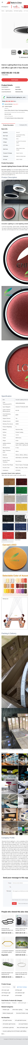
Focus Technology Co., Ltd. (18, 1039)
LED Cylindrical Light (20, 992)
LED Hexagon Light (5, 992)
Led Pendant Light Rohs (8, 1027)
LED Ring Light (18, 990)
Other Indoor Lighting (17, 1009)
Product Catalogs (22, 987)
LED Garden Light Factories (9, 1024)
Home (2, 10)
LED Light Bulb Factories (20, 1020)
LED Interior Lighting (18, 10)
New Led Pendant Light (22, 1027)
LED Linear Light (5, 990)
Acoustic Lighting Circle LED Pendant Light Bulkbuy (14, 1031)
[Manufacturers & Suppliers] (14, 2)
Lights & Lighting (9, 10)
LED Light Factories (7, 1020)
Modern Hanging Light (8, 1013)
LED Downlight (18, 995)
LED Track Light (5, 995)
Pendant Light (6, 1009)
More (2, 1034)
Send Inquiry (14, 80)
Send (14, 903)
